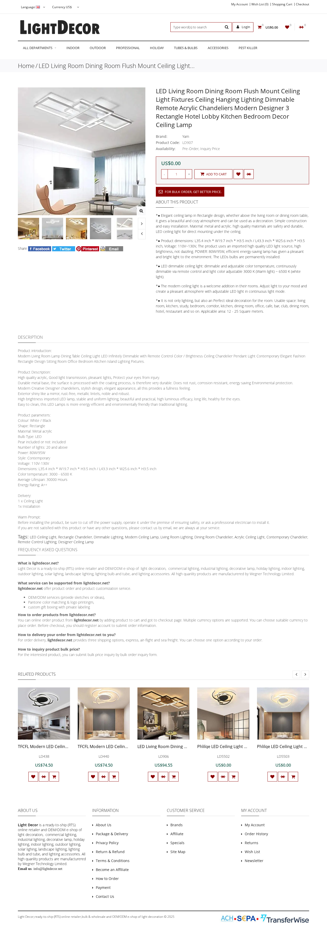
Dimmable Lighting (108, 537)
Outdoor (98, 48)
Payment (103, 887)
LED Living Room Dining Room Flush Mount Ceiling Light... (117, 65)
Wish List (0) (259, 4)
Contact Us (105, 896)
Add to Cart (216, 174)
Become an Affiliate (112, 869)
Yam (185, 136)
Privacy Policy (107, 842)
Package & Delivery (112, 833)
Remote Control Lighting (37, 541)
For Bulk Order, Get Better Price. (192, 191)
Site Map (177, 851)
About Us (103, 824)
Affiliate (176, 833)
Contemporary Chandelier (286, 537)
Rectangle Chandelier (75, 537)
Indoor (72, 48)
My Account (239, 4)
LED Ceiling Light (43, 537)
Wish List (252, 851)
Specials (177, 842)
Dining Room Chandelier (213, 537)
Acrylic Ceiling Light (250, 537)
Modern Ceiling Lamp (142, 537)
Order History (256, 833)
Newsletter (254, 860)
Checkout (302, 4)
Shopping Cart (282, 4)
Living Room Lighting (176, 537)
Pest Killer (248, 48)
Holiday (157, 48)
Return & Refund (110, 851)
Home (26, 65)
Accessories (218, 48)
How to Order (107, 878)
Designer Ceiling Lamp (76, 541)
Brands (176, 824)
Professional (128, 48)
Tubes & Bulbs (185, 48)
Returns (251, 842)
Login (245, 27)
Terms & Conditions (113, 860)
